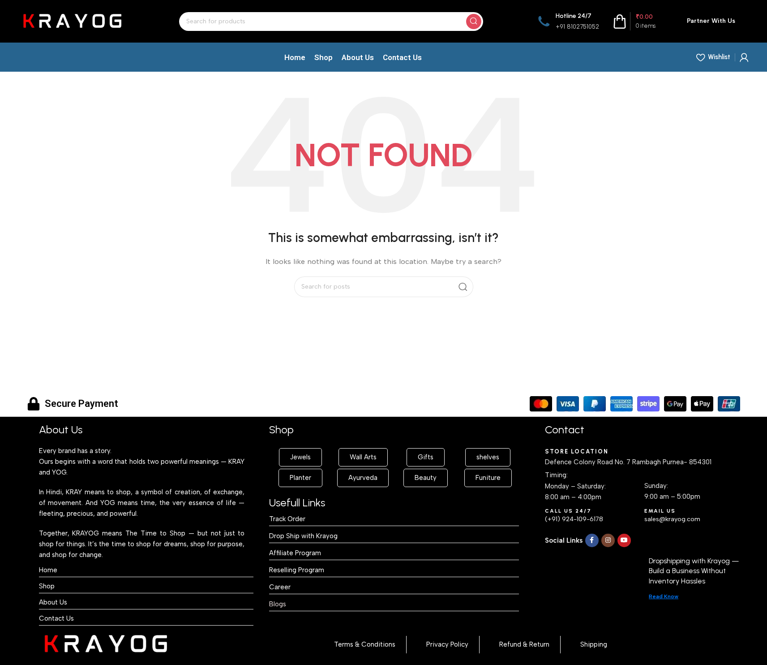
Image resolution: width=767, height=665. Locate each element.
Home (48, 570)
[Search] (473, 21)
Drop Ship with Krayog (303, 536)
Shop (47, 586)
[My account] (744, 57)
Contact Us (56, 618)
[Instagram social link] (608, 540)
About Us (53, 602)
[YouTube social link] (624, 540)
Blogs (277, 604)
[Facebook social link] (592, 540)
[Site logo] (72, 21)
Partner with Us (711, 21)
